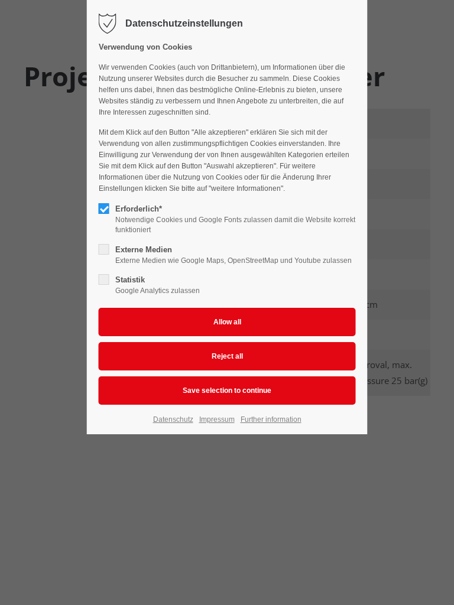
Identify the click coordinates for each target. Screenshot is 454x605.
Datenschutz (173, 419)
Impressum (217, 419)
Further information (271, 419)
